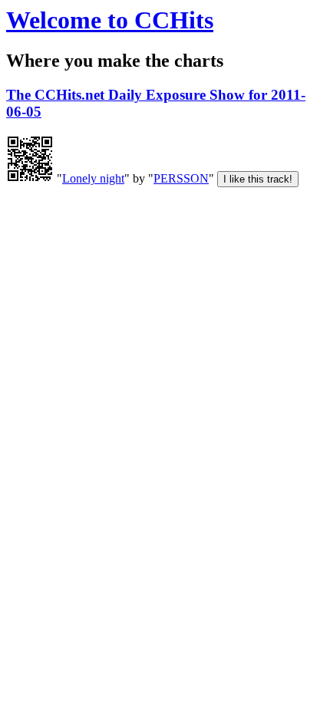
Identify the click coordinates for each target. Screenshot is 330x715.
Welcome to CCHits (109, 20)
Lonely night (93, 178)
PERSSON (181, 178)
